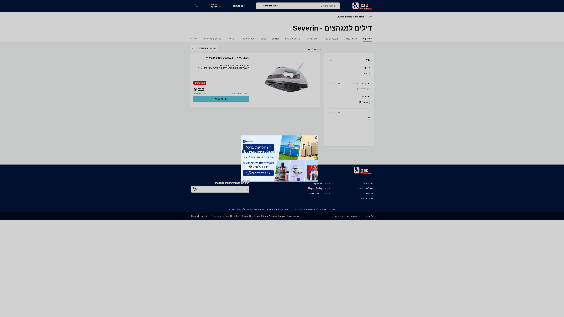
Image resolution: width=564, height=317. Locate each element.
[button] (316, 137)
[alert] (282, 158)
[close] (316, 137)
